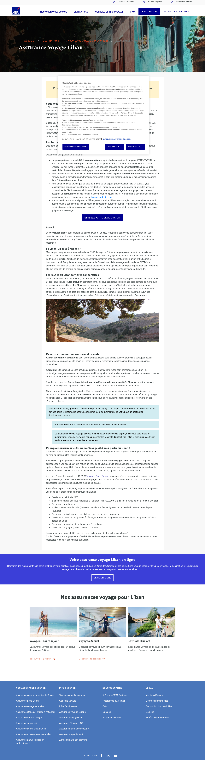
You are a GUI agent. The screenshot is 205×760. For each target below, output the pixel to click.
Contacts (106, 712)
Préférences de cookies (157, 717)
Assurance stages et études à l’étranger (35, 712)
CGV (104, 706)
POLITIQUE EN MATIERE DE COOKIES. (116, 139)
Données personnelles (157, 701)
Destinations (81, 12)
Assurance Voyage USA (71, 723)
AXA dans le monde (112, 717)
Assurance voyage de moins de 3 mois (35, 695)
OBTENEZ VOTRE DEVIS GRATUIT (102, 218)
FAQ (132, 12)
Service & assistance (177, 12)
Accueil (29, 41)
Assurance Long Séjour (27, 701)
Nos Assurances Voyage (53, 12)
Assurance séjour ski (26, 723)
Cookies (150, 712)
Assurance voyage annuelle (30, 706)
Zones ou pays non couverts (73, 740)
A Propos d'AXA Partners (114, 695)
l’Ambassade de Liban (102, 197)
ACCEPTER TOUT (135, 147)
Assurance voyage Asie (71, 717)
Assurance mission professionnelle (33, 734)
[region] (103, 115)
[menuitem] (123, 2)
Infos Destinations (68, 706)
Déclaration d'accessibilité (159, 706)
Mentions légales (154, 695)
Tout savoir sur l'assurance (72, 695)
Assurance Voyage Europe (72, 712)
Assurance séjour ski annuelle (31, 729)
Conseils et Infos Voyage (109, 12)
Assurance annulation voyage (74, 729)
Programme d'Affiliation (114, 701)
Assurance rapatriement (71, 734)
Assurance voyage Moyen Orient (88, 41)
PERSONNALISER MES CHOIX (76, 147)
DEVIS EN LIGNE (149, 12)
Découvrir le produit (40, 659)
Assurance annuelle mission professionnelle (30, 741)
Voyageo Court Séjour (97, 476)
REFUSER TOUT (114, 147)
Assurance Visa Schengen (29, 717)
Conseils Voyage (67, 701)
